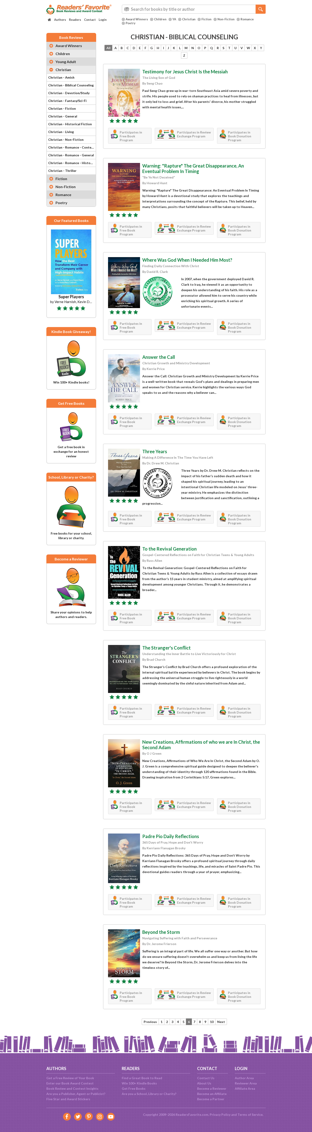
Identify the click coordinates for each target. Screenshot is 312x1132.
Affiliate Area (245, 1088)
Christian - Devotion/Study (69, 93)
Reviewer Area (246, 1083)
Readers (75, 19)
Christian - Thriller (62, 171)
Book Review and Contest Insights (72, 1088)
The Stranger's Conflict (166, 647)
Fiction (206, 19)
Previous (150, 1022)
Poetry (130, 23)
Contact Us (205, 1078)
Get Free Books (133, 1088)
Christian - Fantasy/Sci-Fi (67, 101)
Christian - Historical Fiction (70, 124)
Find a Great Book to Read (142, 1078)
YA (174, 19)
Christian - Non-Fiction (66, 139)
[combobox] (193, 9)
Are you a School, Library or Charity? (149, 1094)
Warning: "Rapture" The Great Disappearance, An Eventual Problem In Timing (193, 168)
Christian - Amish (61, 77)
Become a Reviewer (211, 1088)
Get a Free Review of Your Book (70, 1078)
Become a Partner (210, 1099)
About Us (204, 1083)
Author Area (244, 1078)
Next (221, 1022)
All (108, 48)
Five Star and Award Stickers (68, 1099)
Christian (189, 19)
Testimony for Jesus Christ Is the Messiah (185, 71)
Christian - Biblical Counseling (71, 85)
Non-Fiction (226, 19)
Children (160, 19)
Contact (90, 19)
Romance (247, 19)
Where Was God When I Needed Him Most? (187, 260)
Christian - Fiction (62, 108)
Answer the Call (158, 357)
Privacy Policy (220, 1114)
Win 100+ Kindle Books (139, 1083)
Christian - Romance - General (71, 155)
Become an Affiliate (212, 1094)
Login (103, 19)
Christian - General (62, 116)
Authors (60, 19)
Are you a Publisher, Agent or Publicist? (75, 1094)
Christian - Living (61, 132)
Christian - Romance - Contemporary (72, 147)
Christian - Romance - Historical (72, 163)
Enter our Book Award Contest (70, 1083)
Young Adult (66, 61)
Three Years (154, 451)
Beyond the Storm (161, 932)
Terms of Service (250, 1114)
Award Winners (137, 19)
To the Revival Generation (169, 548)
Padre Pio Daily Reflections (170, 836)
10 (212, 1022)
